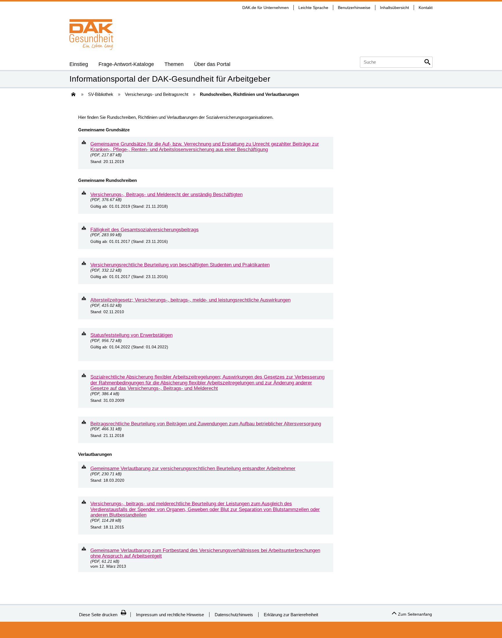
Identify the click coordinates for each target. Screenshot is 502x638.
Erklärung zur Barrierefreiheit (291, 614)
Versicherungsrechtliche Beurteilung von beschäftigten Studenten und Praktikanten (180, 264)
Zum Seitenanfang (415, 614)
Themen (174, 64)
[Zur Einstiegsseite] (72, 96)
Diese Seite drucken (98, 614)
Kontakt (426, 7)
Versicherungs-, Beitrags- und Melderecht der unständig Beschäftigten (166, 194)
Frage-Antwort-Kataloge (126, 64)
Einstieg (78, 64)
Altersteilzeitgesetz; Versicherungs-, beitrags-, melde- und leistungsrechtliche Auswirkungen (190, 299)
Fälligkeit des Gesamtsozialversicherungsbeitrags (144, 229)
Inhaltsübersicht (394, 7)
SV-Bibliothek (100, 94)
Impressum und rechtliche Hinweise (170, 614)
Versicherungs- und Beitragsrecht (156, 94)
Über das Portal (212, 64)
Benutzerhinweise (354, 7)
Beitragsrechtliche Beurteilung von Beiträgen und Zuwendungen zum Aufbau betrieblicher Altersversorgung (205, 423)
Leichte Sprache (313, 7)
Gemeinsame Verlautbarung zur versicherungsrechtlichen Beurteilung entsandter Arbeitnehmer (192, 468)
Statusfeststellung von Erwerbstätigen (131, 335)
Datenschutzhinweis (234, 614)
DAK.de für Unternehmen (265, 7)
